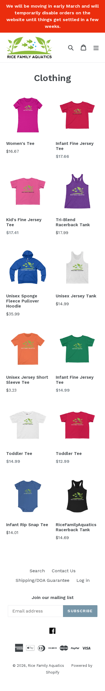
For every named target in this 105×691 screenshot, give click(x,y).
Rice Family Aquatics (46, 665)
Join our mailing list (53, 597)
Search (37, 570)
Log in (83, 580)
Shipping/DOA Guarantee (42, 580)
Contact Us (64, 570)
